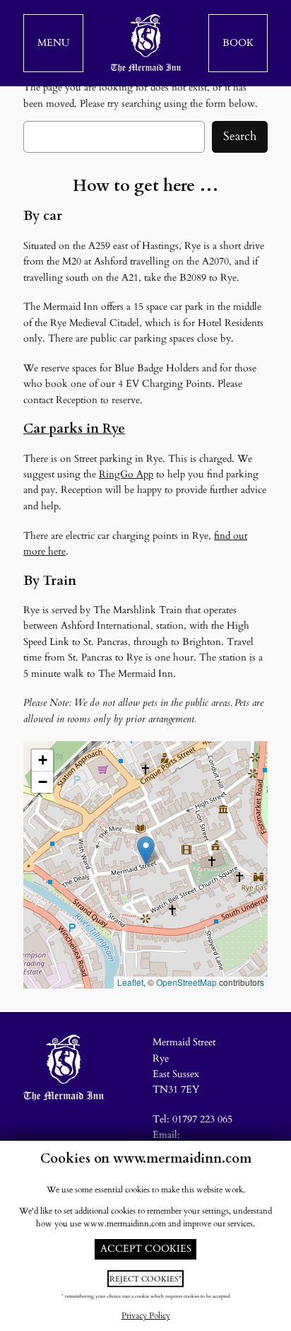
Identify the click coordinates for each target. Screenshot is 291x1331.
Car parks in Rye (74, 429)
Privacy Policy (145, 1315)
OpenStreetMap (186, 982)
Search (239, 136)
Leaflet (130, 982)
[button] (53, 43)
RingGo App (126, 474)
